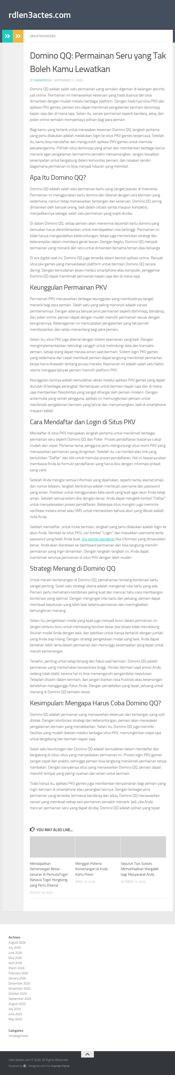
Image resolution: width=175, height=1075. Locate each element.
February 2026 (18, 973)
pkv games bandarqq (98, 539)
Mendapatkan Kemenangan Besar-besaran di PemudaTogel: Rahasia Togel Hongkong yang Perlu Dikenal (49, 874)
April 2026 (15, 963)
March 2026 (16, 968)
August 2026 (17, 942)
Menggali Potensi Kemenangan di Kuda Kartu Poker (91, 869)
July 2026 (15, 948)
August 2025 (17, 1004)
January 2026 (17, 978)
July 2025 (15, 1009)
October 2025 (18, 994)
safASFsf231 (43, 80)
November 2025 (19, 988)
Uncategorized (42, 36)
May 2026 (15, 958)
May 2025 (15, 1019)
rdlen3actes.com (40, 15)
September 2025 (20, 999)
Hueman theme (60, 1066)
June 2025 (15, 1014)
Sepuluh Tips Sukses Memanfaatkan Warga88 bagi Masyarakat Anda (140, 869)
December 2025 (19, 983)
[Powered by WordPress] (24, 1066)
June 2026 (15, 953)
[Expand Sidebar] (7, 36)
